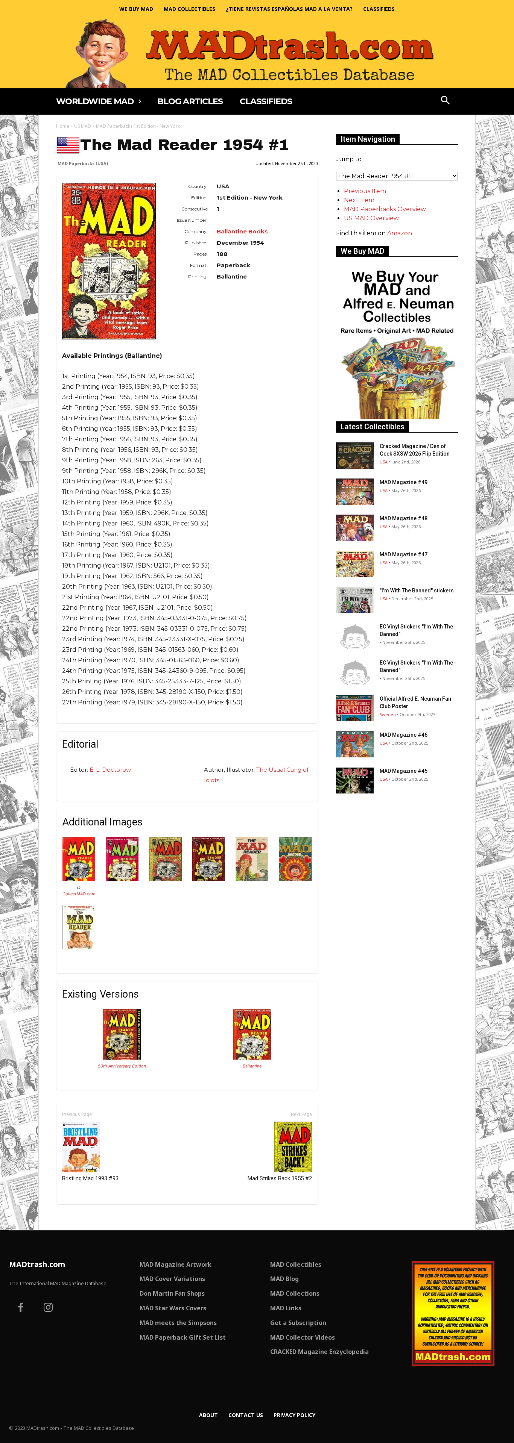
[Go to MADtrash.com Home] (257, 53)
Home (62, 126)
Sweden (388, 714)
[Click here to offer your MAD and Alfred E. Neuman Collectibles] (397, 416)
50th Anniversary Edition (122, 1066)
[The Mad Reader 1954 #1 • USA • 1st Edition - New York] (109, 261)
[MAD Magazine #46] (355, 744)
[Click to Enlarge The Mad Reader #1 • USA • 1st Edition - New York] (122, 1057)
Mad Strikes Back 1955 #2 (280, 1178)
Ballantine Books (242, 231)
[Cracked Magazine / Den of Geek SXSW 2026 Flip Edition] (355, 455)
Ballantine (252, 1066)
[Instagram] (48, 1308)
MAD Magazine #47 (403, 554)
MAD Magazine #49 (403, 482)
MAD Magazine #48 (403, 518)
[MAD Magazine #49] (355, 491)
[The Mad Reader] (78, 879)
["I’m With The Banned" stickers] (355, 600)
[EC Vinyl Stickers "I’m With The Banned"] (355, 636)
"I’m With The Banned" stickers (417, 590)
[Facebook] (20, 1308)
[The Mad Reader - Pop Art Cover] (295, 879)
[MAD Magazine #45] (355, 780)
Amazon (399, 233)
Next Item (359, 200)
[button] (445, 101)
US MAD (82, 126)
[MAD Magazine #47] (355, 564)
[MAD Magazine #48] (355, 528)
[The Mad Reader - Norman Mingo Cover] (252, 879)
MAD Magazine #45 (403, 771)
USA (384, 462)
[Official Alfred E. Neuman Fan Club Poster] (355, 708)
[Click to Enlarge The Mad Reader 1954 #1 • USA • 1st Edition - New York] (252, 1057)
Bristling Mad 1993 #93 (90, 1178)
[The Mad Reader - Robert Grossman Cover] (78, 947)
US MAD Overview (371, 218)
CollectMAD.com (79, 893)
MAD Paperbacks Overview (385, 209)
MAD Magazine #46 (403, 735)
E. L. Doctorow (110, 769)
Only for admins (82, 1217)
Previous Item (365, 191)
